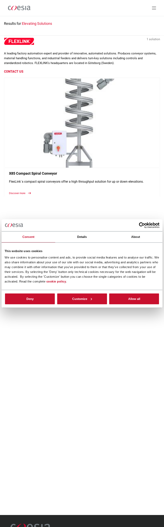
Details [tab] (82, 236)
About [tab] (135, 236)
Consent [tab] (28, 236)
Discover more (17, 193)
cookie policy (56, 281)
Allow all (134, 298)
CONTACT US (13, 71)
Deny (30, 298)
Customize (79, 298)
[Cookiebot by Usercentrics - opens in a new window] (141, 225)
